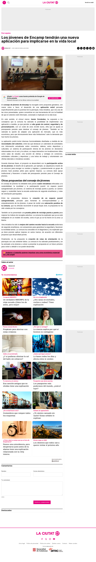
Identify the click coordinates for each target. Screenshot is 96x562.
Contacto (64, 543)
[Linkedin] (84, 48)
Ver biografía (11, 268)
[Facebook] (78, 48)
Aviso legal (22, 543)
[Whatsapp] (87, 48)
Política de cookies (45, 543)
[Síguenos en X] (46, 539)
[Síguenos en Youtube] (54, 539)
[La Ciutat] (50, 2)
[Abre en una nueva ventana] (40, 550)
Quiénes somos (56, 543)
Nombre (3, 471)
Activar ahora (53, 98)
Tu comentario (5, 480)
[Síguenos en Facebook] (42, 539)
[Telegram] (90, 48)
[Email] (93, 48)
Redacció (7, 48)
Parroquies (6, 33)
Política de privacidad (32, 543)
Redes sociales (73, 543)
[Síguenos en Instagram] (50, 539)
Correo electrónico (38, 471)
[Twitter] (81, 48)
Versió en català (89, 2)
